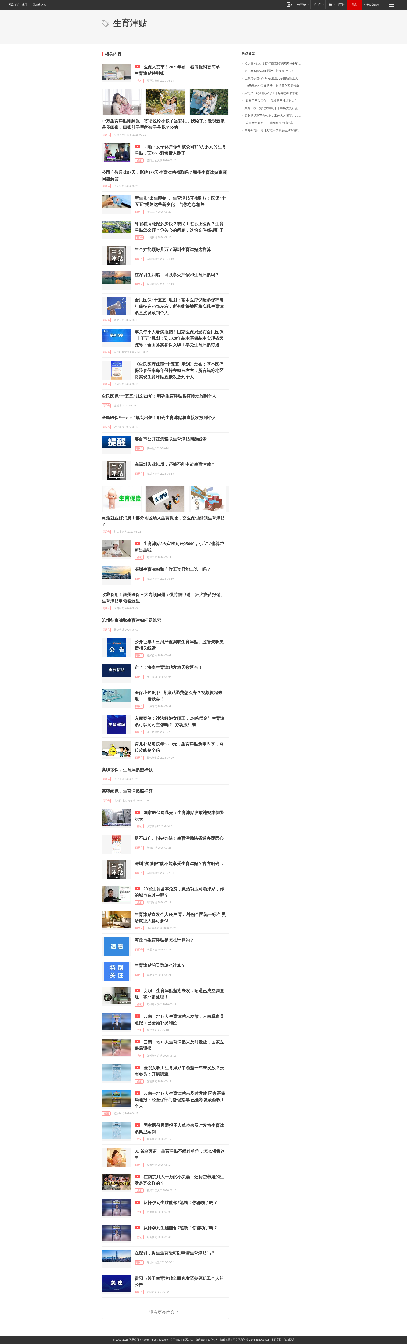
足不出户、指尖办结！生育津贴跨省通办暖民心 (179, 838)
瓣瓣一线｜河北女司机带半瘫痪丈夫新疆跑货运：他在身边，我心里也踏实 (274, 108)
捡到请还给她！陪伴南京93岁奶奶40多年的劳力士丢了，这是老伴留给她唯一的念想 (274, 63)
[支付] (330, 4)
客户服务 (213, 1339)
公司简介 (175, 1339)
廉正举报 (276, 1339)
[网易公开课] (302, 4)
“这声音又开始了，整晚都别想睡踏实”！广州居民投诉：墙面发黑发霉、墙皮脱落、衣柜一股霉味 (274, 123)
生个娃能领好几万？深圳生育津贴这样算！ (175, 249)
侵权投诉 (289, 1339)
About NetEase (159, 1339)
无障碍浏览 (39, 4)
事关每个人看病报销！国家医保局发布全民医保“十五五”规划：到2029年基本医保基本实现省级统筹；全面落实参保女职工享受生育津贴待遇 (179, 338)
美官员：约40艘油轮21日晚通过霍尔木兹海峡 (274, 93)
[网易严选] (317, 4)
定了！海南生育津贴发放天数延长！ (168, 667)
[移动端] (289, 4)
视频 (139, 80)
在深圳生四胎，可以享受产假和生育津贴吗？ (177, 274)
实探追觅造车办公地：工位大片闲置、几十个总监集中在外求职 (274, 115)
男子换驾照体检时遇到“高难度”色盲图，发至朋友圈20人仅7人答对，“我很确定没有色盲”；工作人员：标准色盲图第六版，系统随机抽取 (274, 71)
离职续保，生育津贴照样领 (127, 769)
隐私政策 (225, 1339)
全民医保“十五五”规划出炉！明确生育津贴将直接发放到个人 (159, 396)
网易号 (106, 134)
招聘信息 (200, 1339)
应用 (24, 4)
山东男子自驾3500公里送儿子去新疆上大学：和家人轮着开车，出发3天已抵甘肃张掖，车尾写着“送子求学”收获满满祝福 (274, 78)
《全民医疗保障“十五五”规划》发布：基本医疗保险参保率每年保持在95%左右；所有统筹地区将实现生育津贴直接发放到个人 (179, 370)
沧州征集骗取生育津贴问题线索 (131, 620)
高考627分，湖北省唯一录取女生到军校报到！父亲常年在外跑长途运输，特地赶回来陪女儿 (274, 130)
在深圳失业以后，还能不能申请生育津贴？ (175, 464)
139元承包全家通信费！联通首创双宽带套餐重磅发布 (274, 85)
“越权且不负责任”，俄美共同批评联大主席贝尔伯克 (274, 100)
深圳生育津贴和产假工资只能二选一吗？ (173, 569)
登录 (354, 4)
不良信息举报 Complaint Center (251, 1339)
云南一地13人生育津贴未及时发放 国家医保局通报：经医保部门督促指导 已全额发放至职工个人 (180, 1099)
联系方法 (188, 1339)
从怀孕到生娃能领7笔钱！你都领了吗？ (181, 1202)
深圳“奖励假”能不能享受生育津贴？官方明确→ (179, 863)
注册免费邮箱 (371, 4)
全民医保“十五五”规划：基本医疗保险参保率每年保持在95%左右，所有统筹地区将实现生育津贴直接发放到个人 (179, 306)
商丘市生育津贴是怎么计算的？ (164, 940)
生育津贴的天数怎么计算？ (160, 965)
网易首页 (13, 4)
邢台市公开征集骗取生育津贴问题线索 (171, 439)
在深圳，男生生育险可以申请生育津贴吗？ (175, 1253)
